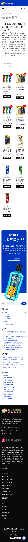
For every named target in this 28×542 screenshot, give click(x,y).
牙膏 (16, 364)
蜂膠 (9, 367)
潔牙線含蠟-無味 (16, 362)
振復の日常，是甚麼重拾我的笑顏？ (9, 340)
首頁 (2, 13)
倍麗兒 (15, 357)
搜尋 (24, 303)
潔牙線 (9, 362)
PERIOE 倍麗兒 (4, 321)
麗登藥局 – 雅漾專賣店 (6, 377)
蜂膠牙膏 (14, 367)
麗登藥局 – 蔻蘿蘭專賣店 (7, 382)
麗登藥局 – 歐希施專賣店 (7, 394)
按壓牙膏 (22, 359)
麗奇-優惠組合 (7, 318)
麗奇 (19, 367)
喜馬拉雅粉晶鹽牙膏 (14, 359)
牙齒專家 (21, 364)
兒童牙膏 (21, 357)
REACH (4, 357)
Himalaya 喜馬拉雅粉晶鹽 (7, 324)
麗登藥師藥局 (4, 375)
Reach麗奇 (10, 357)
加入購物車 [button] (7, 96)
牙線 (12, 364)
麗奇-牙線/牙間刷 (8, 314)
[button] (3, 8)
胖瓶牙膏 (4, 367)
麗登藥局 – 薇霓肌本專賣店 (7, 387)
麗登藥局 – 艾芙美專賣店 (7, 380)
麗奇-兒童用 (7, 316)
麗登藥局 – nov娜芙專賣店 (7, 389)
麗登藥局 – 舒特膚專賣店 (7, 391)
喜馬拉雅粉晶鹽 (5, 359)
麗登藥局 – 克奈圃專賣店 (7, 384)
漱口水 (4, 362)
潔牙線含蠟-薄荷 (6, 364)
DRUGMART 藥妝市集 (6, 398)
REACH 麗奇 (4, 312)
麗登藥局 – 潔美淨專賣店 (7, 396)
